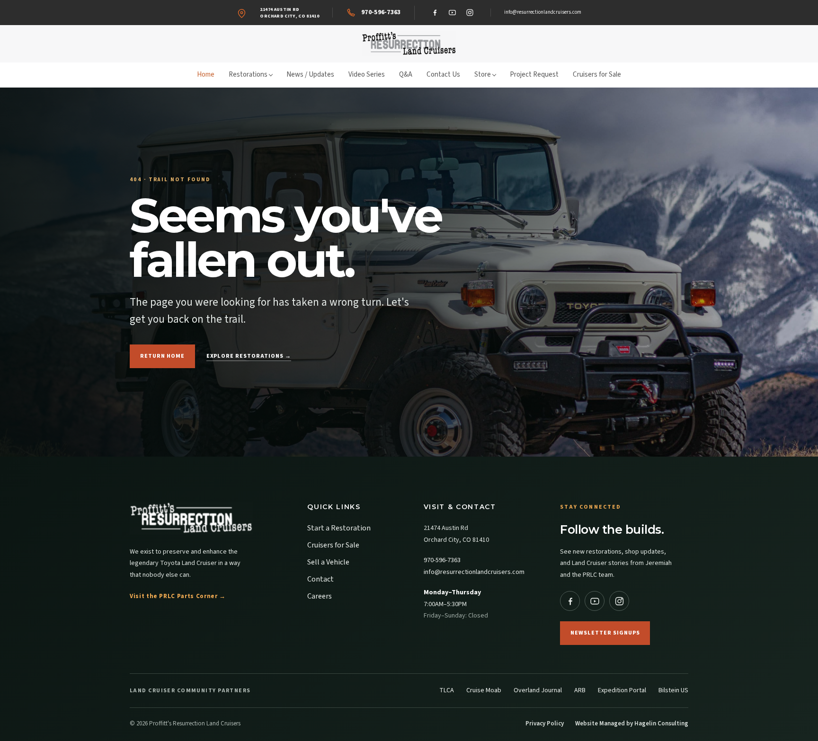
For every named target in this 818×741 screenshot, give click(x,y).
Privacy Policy (544, 723)
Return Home (162, 356)
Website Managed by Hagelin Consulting (631, 723)
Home (205, 74)
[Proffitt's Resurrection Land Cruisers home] (409, 43)
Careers (319, 596)
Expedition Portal (622, 690)
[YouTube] (452, 13)
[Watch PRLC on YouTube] (595, 601)
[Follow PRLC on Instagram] (619, 601)
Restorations (248, 74)
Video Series (366, 74)
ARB (580, 690)
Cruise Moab (483, 690)
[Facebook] (435, 13)
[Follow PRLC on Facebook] (570, 601)
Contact (320, 579)
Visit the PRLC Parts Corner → (178, 596)
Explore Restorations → (248, 356)
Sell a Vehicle (328, 562)
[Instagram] (470, 13)
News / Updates (310, 74)
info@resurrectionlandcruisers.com (542, 12)
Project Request (534, 74)
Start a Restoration (339, 528)
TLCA (446, 690)
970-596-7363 (442, 560)
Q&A (405, 74)
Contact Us (443, 74)
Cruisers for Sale (597, 74)
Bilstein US (673, 690)
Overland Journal (538, 690)
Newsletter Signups (605, 633)
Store (482, 74)
